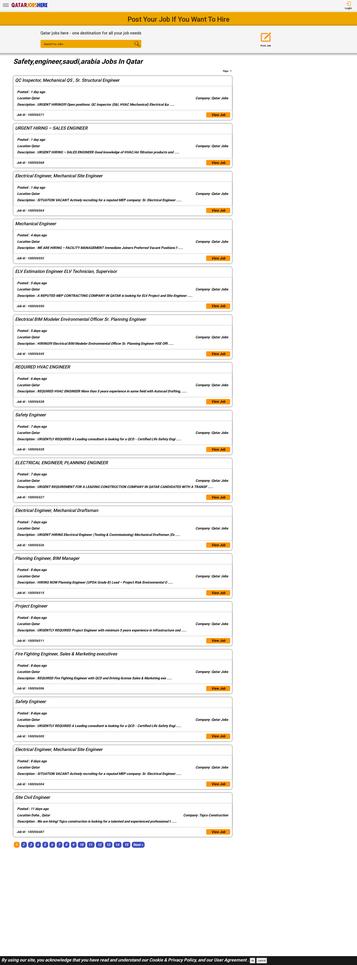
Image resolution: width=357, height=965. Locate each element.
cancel (262, 960)
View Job (218, 115)
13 (108, 845)
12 (99, 845)
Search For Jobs (53, 44)
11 (90, 845)
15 (126, 845)
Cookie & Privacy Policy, (173, 960)
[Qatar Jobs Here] (29, 7)
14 (117, 845)
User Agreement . (231, 960)
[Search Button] (133, 47)
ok (252, 960)
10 (81, 845)
